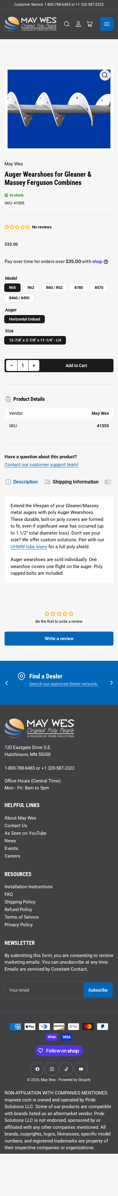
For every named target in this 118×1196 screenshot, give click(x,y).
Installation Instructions (29, 886)
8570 (99, 287)
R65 (12, 287)
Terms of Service (22, 917)
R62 (31, 287)
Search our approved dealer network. (63, 683)
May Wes (14, 164)
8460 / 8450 (19, 298)
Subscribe (98, 990)
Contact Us (16, 825)
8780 (78, 287)
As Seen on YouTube (25, 833)
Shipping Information (76, 482)
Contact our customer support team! (41, 464)
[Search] (67, 24)
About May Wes (20, 818)
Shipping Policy (20, 902)
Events (11, 848)
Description (25, 482)
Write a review (59, 638)
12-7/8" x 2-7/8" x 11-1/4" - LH (35, 340)
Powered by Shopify (74, 1080)
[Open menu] (106, 24)
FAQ (9, 894)
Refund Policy (18, 909)
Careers (12, 856)
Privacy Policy (19, 924)
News (10, 841)
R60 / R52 (54, 287)
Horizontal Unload (24, 319)
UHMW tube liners (29, 546)
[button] (18, 227)
